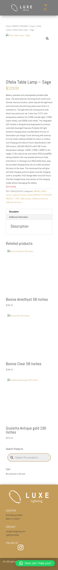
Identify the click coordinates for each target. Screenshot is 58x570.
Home (8, 26)
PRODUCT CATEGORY (20, 26)
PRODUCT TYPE (12, 198)
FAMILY (44, 191)
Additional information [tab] (18, 217)
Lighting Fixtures (20, 194)
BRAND (37, 191)
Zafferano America (40, 198)
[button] (47, 38)
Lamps (32, 26)
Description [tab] (14, 211)
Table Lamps (25, 198)
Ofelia (30, 194)
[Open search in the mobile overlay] (29, 457)
